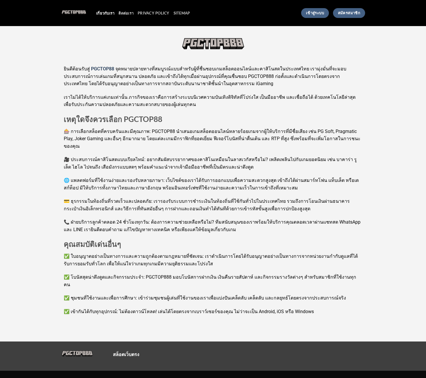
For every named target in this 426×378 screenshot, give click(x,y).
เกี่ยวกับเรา (105, 13)
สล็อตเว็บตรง (126, 354)
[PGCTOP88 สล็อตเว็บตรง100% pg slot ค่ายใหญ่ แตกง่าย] (74, 13)
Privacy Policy (154, 13)
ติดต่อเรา (126, 13)
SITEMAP (182, 13)
